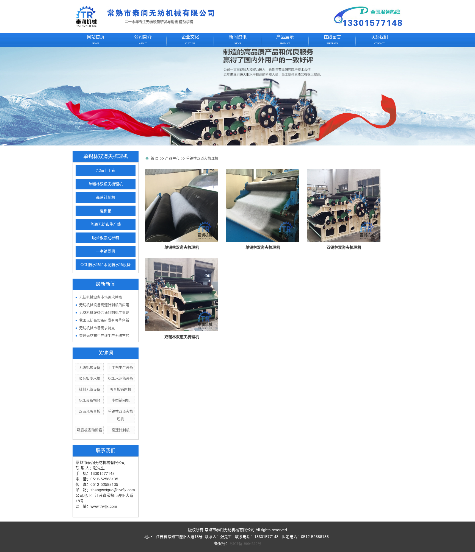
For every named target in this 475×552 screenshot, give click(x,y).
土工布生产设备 (120, 367)
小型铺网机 (120, 400)
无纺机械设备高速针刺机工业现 (104, 312)
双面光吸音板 (89, 411)
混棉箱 (105, 211)
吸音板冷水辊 (89, 378)
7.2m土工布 (105, 171)
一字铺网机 (105, 251)
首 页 (155, 158)
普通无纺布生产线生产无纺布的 (104, 336)
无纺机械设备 (89, 367)
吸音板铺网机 (120, 389)
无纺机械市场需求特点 (97, 328)
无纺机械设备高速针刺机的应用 (104, 305)
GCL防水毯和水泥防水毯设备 (106, 265)
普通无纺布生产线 (105, 224)
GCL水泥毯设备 (120, 378)
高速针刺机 (105, 197)
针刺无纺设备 (89, 389)
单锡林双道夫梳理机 (105, 184)
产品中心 (172, 158)
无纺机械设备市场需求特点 (100, 297)
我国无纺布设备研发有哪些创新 (104, 320)
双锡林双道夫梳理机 (344, 247)
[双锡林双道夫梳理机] (343, 205)
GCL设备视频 (89, 400)
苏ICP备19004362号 (245, 544)
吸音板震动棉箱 (105, 238)
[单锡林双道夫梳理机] (181, 205)
